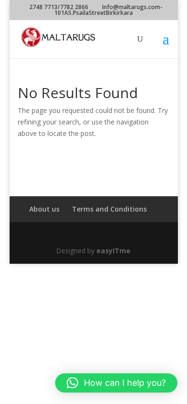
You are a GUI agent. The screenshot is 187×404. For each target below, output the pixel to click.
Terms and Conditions (109, 208)
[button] (116, 383)
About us (44, 208)
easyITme (113, 250)
